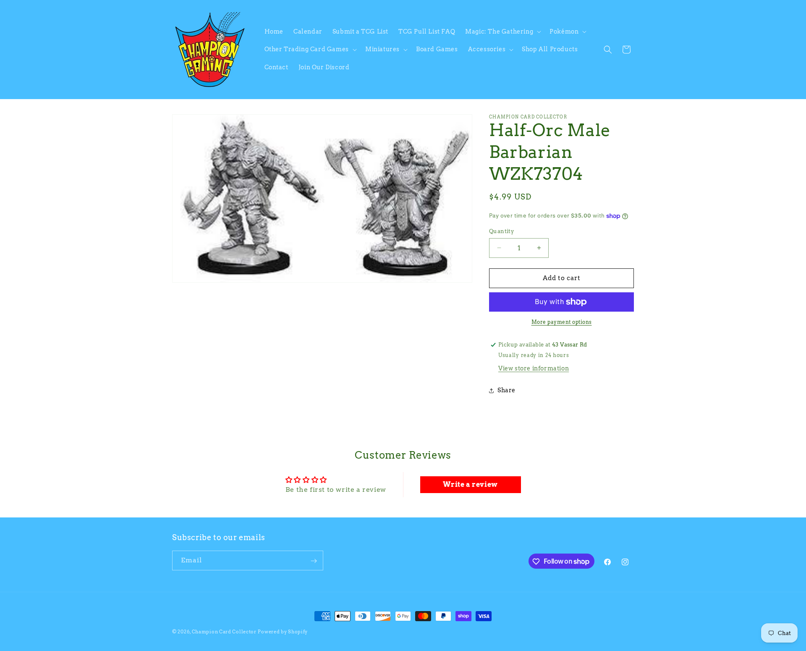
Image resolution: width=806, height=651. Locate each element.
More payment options (561, 322)
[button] (502, 31)
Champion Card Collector (224, 632)
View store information (533, 368)
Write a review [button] (470, 484)
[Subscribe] (313, 561)
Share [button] (506, 390)
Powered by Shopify (283, 632)
